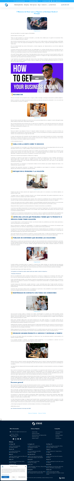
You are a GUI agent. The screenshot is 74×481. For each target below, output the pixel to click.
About (39, 4)
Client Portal (53, 4)
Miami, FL (11, 454)
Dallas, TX (11, 459)
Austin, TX (48, 459)
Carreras (57, 436)
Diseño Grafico (35, 438)
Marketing (26, 4)
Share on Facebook (32, 413)
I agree (37, 78)
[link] (55, 473)
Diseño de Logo (35, 436)
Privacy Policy (14, 479)
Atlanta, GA (48, 469)
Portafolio (58, 433)
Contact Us (44, 4)
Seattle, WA (48, 454)
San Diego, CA (49, 444)
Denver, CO (30, 464)
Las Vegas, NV (12, 444)
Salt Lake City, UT (31, 454)
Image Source (37, 30)
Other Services (33, 4)
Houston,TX (30, 459)
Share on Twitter (42, 413)
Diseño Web (34, 431)
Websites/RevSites (18, 4)
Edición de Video (35, 433)
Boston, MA (48, 464)
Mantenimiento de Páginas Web (39, 435)
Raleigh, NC (30, 469)
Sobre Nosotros (59, 431)
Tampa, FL (48, 449)
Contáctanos (58, 438)
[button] (25, 466)
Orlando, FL (30, 449)
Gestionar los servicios (5, 474)
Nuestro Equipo (59, 435)
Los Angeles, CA (31, 444)
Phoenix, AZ (11, 449)
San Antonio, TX (12, 464)
